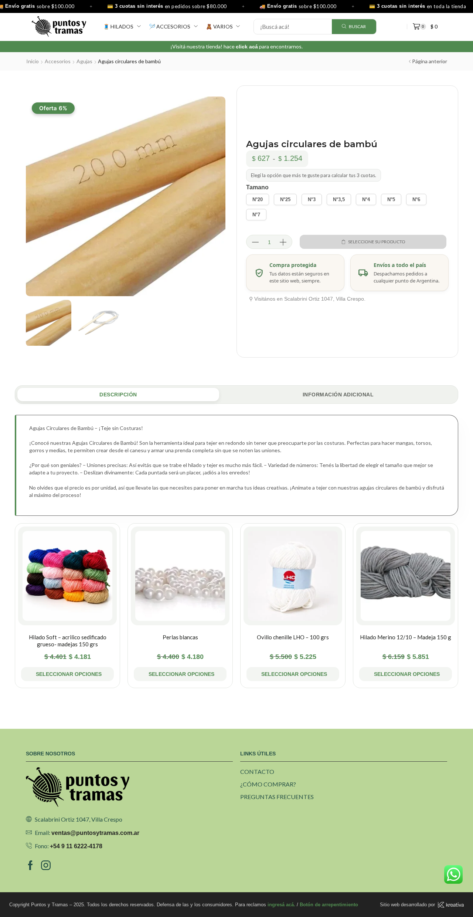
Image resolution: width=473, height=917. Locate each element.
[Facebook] (30, 865)
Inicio (32, 61)
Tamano (257, 187)
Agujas (84, 61)
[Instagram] (46, 865)
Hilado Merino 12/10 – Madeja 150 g (405, 637)
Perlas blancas (180, 637)
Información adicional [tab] (338, 394)
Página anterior (429, 61)
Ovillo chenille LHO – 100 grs (293, 637)
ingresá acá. (281, 904)
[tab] (118, 395)
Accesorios (58, 61)
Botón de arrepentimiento (329, 904)
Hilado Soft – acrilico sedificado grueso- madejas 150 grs (67, 641)
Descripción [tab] (118, 394)
